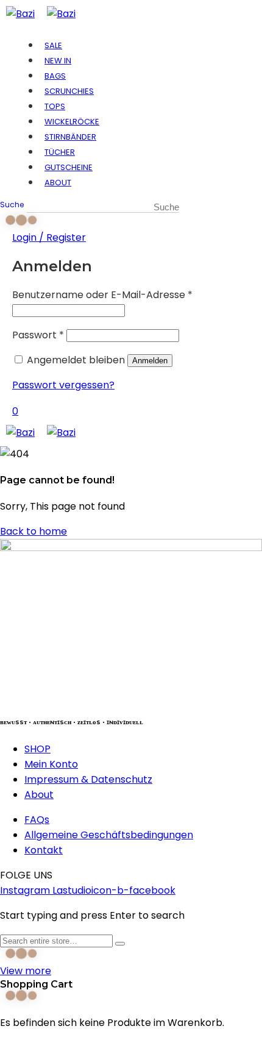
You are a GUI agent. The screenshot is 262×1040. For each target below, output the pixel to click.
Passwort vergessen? (63, 385)
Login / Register (49, 237)
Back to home (33, 531)
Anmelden (150, 360)
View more (25, 971)
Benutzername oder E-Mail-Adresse (102, 295)
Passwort (38, 335)
